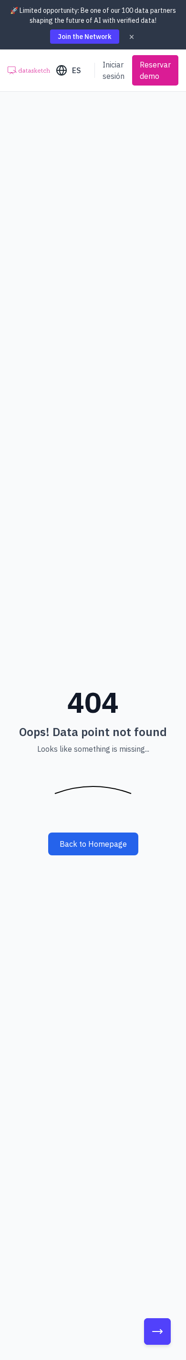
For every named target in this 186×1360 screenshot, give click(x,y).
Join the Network (85, 36)
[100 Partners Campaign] (157, 1331)
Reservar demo (155, 70)
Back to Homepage (93, 844)
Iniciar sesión (113, 70)
